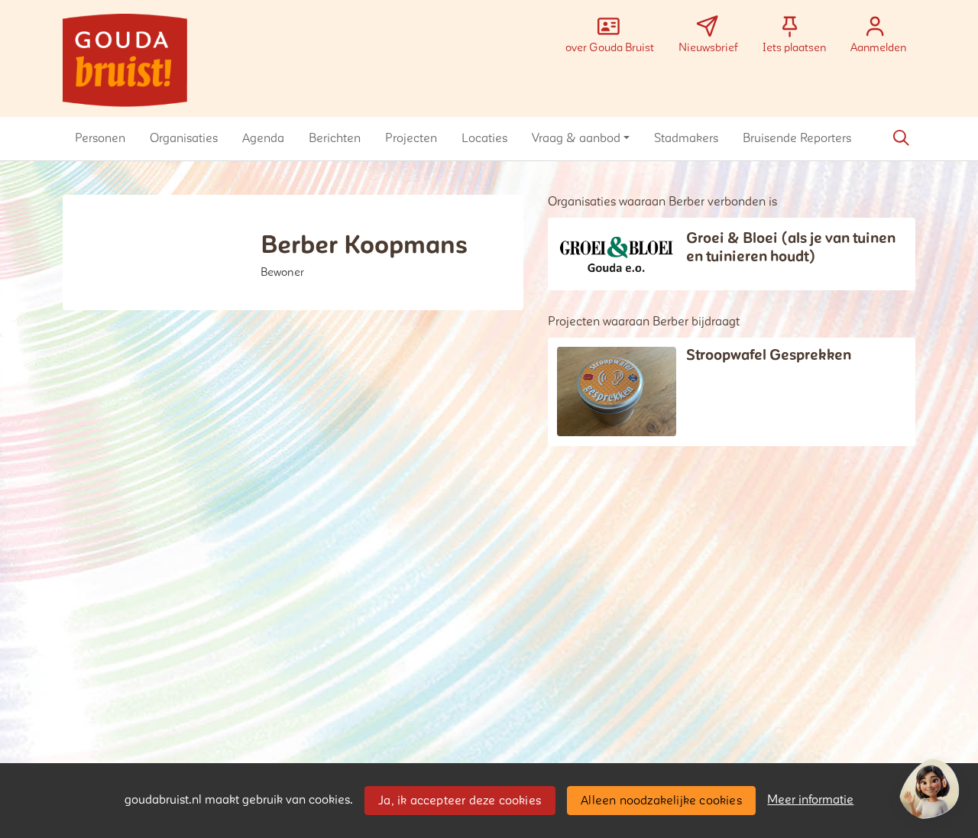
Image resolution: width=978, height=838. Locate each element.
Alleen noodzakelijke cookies (661, 800)
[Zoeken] (900, 138)
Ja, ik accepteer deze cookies (459, 800)
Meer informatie (810, 799)
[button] (100, 138)
